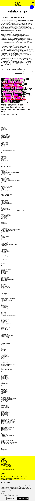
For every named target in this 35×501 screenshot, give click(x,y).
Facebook (4, 474)
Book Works (3, 158)
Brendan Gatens (4, 161)
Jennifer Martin (4, 271)
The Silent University (5, 428)
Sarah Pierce (4, 388)
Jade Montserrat (4, 268)
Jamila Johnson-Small (6, 269)
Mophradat (3, 328)
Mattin (2, 322)
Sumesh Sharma (4, 405)
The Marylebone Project (6, 420)
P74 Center (3, 349)
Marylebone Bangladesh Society (8, 315)
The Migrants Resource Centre (8, 421)
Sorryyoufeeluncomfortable (7, 399)
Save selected (23, 499)
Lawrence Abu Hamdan (6, 297)
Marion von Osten (5, 311)
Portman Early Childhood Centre (8, 364)
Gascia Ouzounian (5, 236)
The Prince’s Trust (5, 426)
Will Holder (3, 444)
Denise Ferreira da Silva (6, 203)
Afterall (2, 130)
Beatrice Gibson (4, 155)
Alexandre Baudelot (5, 136)
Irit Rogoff (3, 262)
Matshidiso (3, 320)
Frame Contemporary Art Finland (8, 230)
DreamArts (3, 204)
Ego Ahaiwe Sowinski (5, 209)
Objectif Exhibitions (5, 343)
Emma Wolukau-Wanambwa (7, 221)
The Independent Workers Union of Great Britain (11, 418)
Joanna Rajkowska (5, 276)
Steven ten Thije (5, 401)
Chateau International (6, 176)
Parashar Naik (4, 353)
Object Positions (18, 73)
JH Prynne (3, 272)
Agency (3, 132)
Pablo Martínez (4, 350)
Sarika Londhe (4, 389)
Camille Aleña (4, 170)
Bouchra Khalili (4, 160)
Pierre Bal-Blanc (4, 362)
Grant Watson (4, 245)
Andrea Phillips (4, 143)
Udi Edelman (4, 434)
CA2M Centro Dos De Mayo (7, 166)
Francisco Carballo (5, 231)
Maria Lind (3, 307)
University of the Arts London (7, 435)
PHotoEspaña (4, 361)
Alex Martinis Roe (5, 137)
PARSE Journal (4, 354)
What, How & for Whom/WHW (7, 443)
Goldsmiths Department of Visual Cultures (10, 242)
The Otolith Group (5, 425)
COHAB (2, 189)
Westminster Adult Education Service (9, 442)
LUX (2, 301)
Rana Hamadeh (4, 375)
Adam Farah (3, 128)
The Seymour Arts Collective (7, 427)
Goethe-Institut (4, 241)
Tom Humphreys (4, 430)
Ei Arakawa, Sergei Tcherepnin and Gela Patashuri (12, 210)
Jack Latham (4, 266)
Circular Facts (4, 185)
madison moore (4, 305)
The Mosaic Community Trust (7, 422)
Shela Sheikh (4, 396)
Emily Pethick (4, 217)
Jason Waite (3, 270)
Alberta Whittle (4, 134)
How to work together (5, 256)
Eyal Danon (3, 222)
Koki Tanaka (4, 288)
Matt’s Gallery (4, 321)
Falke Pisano (4, 227)
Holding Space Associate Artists (8, 255)
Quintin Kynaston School (6, 369)
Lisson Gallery (4, 299)
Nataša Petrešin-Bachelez (7, 335)
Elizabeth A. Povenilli (5, 214)
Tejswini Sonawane (5, 412)
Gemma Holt (3, 238)
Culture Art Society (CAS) (6, 194)
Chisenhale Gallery (5, 178)
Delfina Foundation (5, 202)
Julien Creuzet (4, 278)
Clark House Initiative (5, 187)
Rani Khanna (4, 376)
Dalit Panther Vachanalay (6, 199)
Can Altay (3, 171)
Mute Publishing (4, 329)
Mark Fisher (3, 312)
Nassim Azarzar (4, 334)
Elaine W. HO (4, 211)
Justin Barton (4, 280)
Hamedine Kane (4, 250)
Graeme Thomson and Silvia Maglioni (9, 244)
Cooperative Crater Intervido (7, 193)
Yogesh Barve (4, 449)
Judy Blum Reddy (5, 277)
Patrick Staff (4, 355)
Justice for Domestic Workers (7, 279)
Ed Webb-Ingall (4, 208)
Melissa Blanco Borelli (6, 323)
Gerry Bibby (3, 239)
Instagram (2, 474)
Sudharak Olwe (4, 404)
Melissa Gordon (4, 324)
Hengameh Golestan (5, 251)
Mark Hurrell (4, 313)
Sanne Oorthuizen (5, 386)
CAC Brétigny (4, 167)
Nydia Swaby (4, 340)
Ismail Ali (3, 263)
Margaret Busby (4, 306)
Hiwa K (2, 253)
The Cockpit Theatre (5, 415)
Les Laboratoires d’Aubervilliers (8, 298)
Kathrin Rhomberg (5, 286)
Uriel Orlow (3, 436)
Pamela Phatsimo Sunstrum (7, 351)
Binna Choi (3, 156)
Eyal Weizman (4, 223)
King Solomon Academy (6, 287)
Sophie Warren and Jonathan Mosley (9, 398)
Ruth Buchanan (4, 383)
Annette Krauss (4, 144)
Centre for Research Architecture (8, 174)
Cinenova (3, 182)
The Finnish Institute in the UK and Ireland (10, 416)
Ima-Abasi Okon (4, 259)
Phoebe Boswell (4, 359)
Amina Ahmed (4, 140)
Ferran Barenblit (4, 228)
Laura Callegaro (4, 294)
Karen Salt (3, 284)
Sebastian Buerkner (5, 393)
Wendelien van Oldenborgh (7, 440)
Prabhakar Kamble (5, 365)
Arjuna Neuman (4, 148)
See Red (3, 395)
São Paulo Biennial (5, 407)
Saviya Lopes (4, 392)
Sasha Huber (4, 390)
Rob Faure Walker (5, 381)
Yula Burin (3, 450)
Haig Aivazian (4, 249)
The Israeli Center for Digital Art (8, 419)
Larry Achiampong (5, 293)
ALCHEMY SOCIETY (5, 135)
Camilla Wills (4, 169)
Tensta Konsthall (4, 413)
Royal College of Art (5, 382)
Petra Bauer (3, 357)
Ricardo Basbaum (5, 379)
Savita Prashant (4, 391)
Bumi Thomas (4, 163)
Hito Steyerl (3, 252)
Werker (2, 441)
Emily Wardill (4, 218)
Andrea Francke (4, 142)
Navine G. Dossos (5, 336)
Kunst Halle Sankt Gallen (6, 290)
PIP (2, 363)
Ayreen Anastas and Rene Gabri (8, 150)
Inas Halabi (3, 260)
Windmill (3, 446)
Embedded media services (10, 495)
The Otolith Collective (6, 423)
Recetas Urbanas (5, 378)
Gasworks (3, 237)
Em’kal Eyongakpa (5, 216)
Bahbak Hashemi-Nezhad (6, 153)
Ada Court (3, 127)
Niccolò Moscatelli (5, 337)
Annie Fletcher (4, 145)
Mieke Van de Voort (5, 327)
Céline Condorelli (5, 195)
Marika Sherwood (5, 309)
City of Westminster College (7, 186)
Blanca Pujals (4, 157)
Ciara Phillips (4, 181)
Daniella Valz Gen (5, 201)
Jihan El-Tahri (4, 273)
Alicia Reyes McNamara (6, 138)
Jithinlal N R (3, 274)
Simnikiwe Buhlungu (5, 397)
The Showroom (17, 3)
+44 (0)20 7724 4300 (7, 471)
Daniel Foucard (4, 200)
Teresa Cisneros (4, 414)
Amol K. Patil (4, 141)
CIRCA (2, 184)
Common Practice (5, 190)
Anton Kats (3, 146)
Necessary (6, 494)
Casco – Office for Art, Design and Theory (10, 172)
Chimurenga (4, 177)
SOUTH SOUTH (4, 400)
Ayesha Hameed (4, 149)
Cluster (2, 188)
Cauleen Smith (4, 173)
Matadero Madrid (5, 318)
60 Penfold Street (5, 356)
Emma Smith (4, 219)
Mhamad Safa (4, 326)
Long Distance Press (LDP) (7, 300)
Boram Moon (4, 159)
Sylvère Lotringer (5, 406)
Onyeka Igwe (4, 344)
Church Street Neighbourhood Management (10, 180)
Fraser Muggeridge (5, 232)
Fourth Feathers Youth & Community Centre (10, 229)
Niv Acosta (3, 338)
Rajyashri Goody (4, 374)
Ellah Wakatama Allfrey (6, 215)
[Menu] (32, 2)
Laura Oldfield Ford (5, 296)
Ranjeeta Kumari (4, 377)
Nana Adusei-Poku (5, 333)
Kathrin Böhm (4, 285)
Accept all (10, 499)
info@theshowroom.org (7, 469)
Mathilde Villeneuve (5, 319)
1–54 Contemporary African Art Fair (8, 192)
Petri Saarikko (4, 358)
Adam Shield (4, 129)
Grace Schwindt (4, 243)
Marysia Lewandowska (6, 316)
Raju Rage (3, 373)
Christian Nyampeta (5, 179)
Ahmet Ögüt (3, 133)
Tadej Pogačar (4, 411)
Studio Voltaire (4, 403)
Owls (2, 345)
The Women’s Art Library (6, 429)
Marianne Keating (5, 308)
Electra (2, 213)
